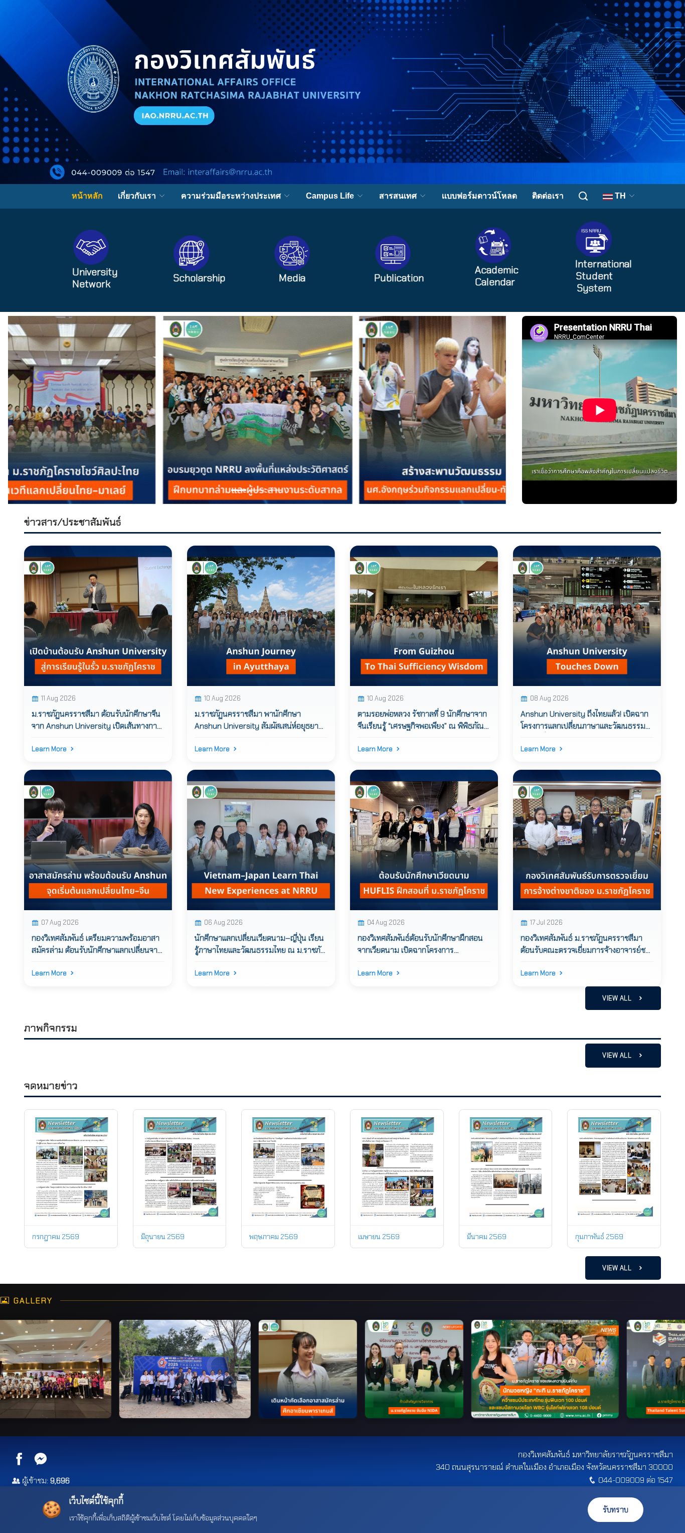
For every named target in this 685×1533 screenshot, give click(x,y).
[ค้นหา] (583, 196)
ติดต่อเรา (548, 196)
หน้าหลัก (87, 196)
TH (620, 196)
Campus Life (331, 196)
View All (617, 998)
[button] (45, 410)
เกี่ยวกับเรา (138, 196)
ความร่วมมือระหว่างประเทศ (232, 196)
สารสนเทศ (399, 196)
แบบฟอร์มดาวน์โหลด (479, 196)
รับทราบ (615, 1509)
